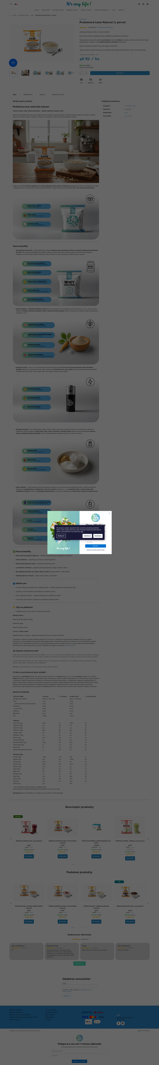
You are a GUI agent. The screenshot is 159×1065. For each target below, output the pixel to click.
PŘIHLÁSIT (95, 546)
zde (82, 531)
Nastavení (61, 536)
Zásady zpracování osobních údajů (95, 550)
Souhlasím (98, 536)
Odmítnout (87, 536)
